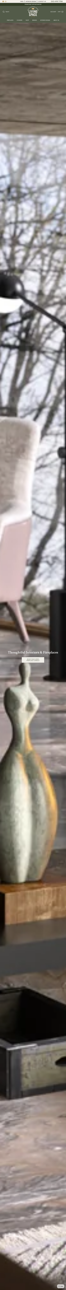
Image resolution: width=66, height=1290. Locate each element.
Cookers (19, 20)
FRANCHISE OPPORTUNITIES (33, 4)
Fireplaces (10, 20)
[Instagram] (5, 1)
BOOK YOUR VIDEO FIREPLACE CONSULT (33, 659)
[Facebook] (3, 1)
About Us (56, 20)
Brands (34, 20)
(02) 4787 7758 (57, 1)
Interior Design (45, 20)
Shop (27, 20)
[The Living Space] (33, 11)
